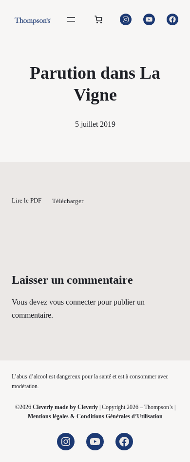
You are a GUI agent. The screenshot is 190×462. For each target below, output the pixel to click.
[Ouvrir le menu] (71, 19)
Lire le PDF (26, 201)
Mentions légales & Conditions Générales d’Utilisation (95, 416)
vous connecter (72, 302)
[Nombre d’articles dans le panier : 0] (98, 19)
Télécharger (67, 201)
